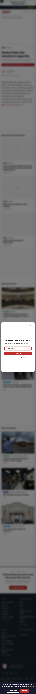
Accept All (24, 690)
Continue (18, 353)
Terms (22, 357)
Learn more (31, 686)
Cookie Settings (13, 690)
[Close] (30, 325)
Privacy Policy (28, 357)
